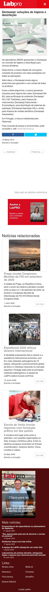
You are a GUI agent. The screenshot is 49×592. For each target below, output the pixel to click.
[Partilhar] (13, 134)
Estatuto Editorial (9, 581)
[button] (45, 4)
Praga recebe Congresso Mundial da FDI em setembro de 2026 (23, 277)
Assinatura (6, 571)
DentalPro (29, 576)
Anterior (9, 151)
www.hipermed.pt (26, 128)
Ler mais (39, 304)
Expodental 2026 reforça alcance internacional (20, 349)
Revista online (8, 566)
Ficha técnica (7, 576)
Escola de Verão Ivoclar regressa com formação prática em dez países (19, 428)
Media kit (29, 566)
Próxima (37, 151)
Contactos (29, 571)
